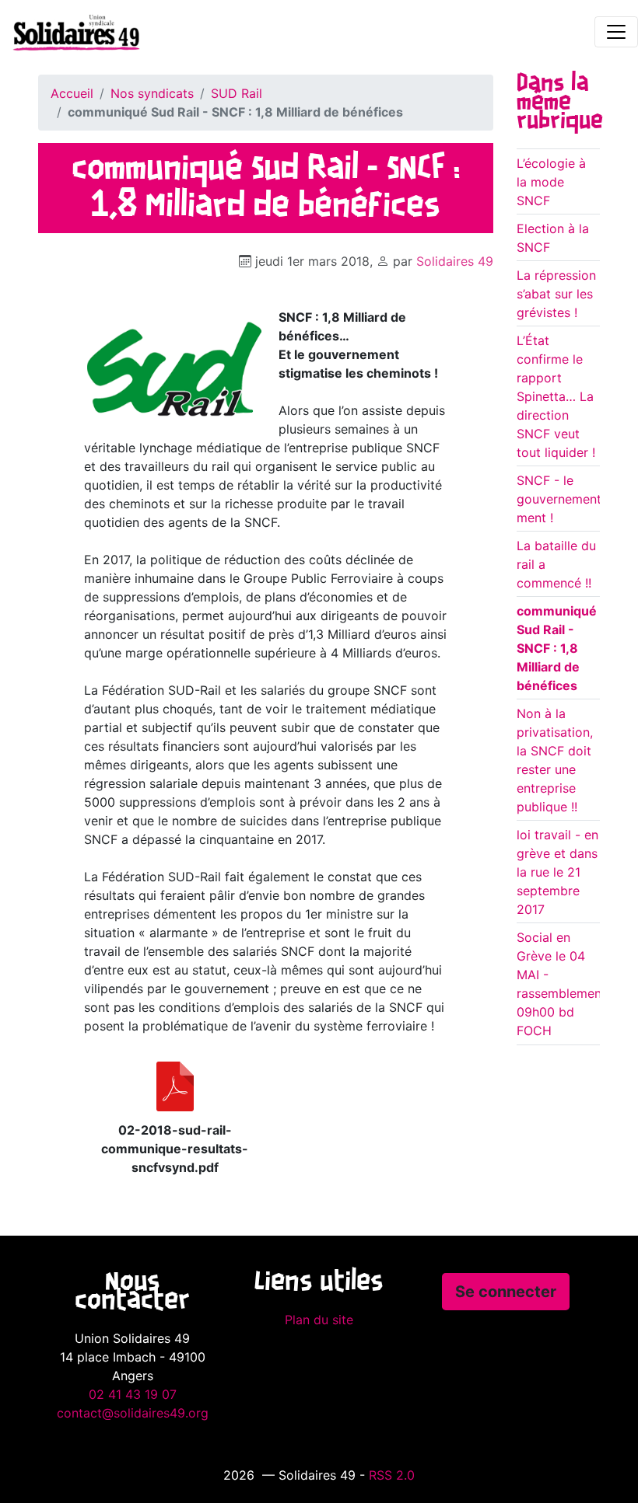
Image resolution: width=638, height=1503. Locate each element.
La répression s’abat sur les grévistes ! (556, 293)
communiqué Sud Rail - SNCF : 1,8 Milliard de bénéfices (557, 648)
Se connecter (505, 1291)
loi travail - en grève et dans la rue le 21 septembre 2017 (557, 872)
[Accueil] (70, 32)
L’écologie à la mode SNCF (551, 181)
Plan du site (319, 1319)
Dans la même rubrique (560, 102)
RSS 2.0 (392, 1475)
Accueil (72, 93)
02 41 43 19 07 (133, 1394)
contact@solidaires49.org (133, 1413)
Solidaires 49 (454, 261)
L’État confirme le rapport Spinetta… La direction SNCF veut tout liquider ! (556, 396)
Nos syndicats (152, 93)
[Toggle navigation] (616, 31)
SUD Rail (236, 93)
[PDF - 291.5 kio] (175, 1086)
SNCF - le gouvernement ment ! (559, 499)
